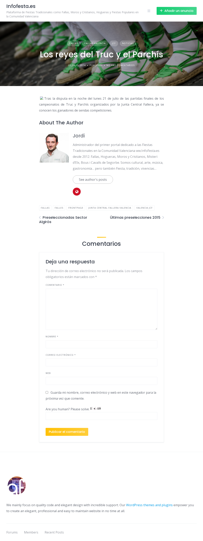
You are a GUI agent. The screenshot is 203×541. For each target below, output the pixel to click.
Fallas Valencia (95, 43)
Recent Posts (54, 532)
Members (31, 532)
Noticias (128, 43)
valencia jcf (144, 207)
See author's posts (93, 179)
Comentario (55, 284)
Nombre (52, 336)
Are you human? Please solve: (68, 409)
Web (48, 373)
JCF (114, 43)
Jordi (79, 135)
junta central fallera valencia (109, 207)
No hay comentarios (120, 65)
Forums (12, 532)
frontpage (75, 207)
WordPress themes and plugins (149, 505)
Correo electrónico (61, 354)
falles (59, 207)
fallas (45, 207)
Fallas (73, 43)
